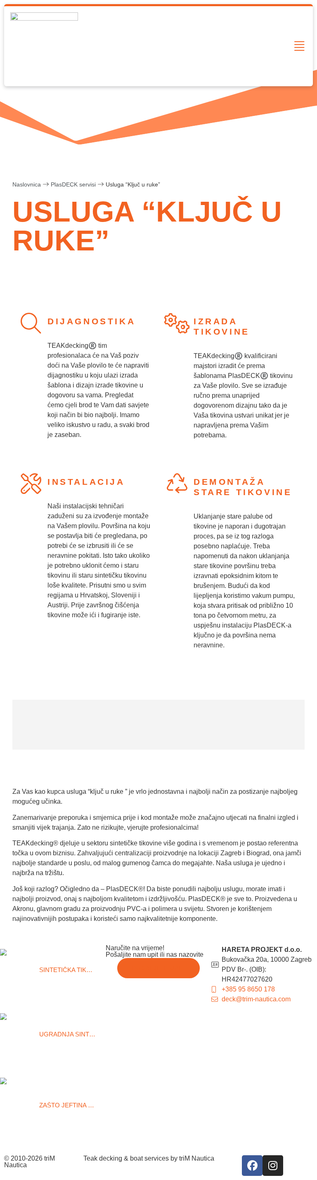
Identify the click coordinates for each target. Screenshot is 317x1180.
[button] (299, 46)
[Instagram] (273, 1165)
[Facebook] (252, 1165)
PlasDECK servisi (73, 184)
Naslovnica (26, 184)
